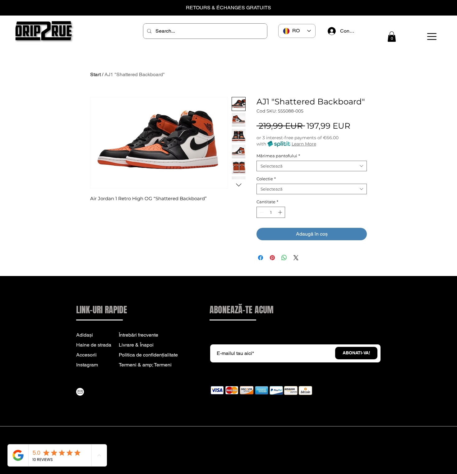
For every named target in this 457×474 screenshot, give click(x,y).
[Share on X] (296, 257)
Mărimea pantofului (278, 155)
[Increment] (280, 212)
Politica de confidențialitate (148, 355)
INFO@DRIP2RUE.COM (114, 400)
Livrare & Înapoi (136, 345)
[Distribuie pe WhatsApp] (284, 257)
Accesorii (86, 355)
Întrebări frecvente (138, 335)
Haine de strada (93, 345)
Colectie (266, 178)
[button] (391, 36)
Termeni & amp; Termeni (145, 365)
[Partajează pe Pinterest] (272, 257)
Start (95, 74)
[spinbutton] (271, 212)
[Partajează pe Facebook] (260, 257)
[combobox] (311, 166)
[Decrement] (261, 212)
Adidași (84, 335)
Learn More (304, 144)
